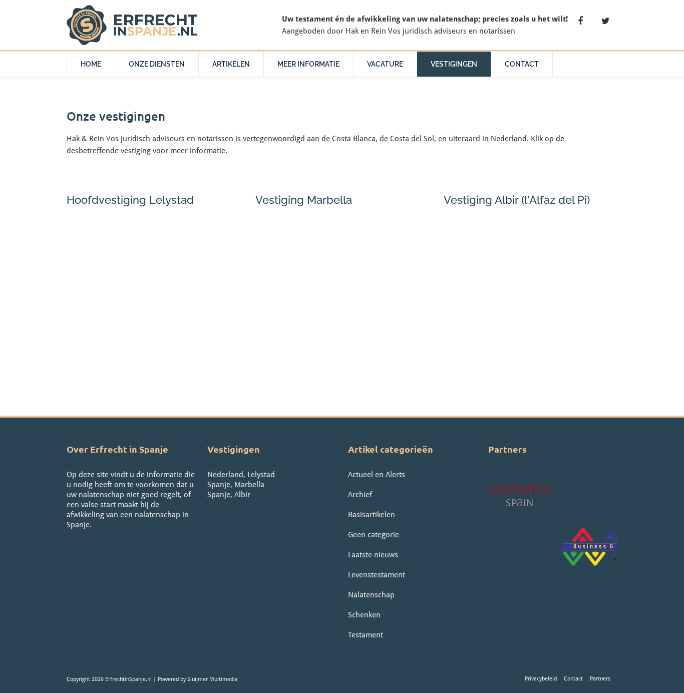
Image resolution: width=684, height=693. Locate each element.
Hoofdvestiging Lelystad (130, 199)
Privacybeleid (541, 678)
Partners (600, 678)
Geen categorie (373, 534)
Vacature (385, 64)
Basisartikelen (371, 514)
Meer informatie (308, 64)
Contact (522, 64)
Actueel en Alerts (376, 474)
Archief (360, 494)
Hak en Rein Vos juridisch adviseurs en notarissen (430, 31)
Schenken (364, 614)
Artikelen (231, 64)
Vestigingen (454, 64)
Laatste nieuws (373, 554)
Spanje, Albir (228, 494)
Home (91, 64)
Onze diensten (157, 64)
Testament (365, 634)
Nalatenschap (371, 594)
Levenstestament (376, 574)
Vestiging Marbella (303, 199)
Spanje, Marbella (235, 484)
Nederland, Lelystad (241, 474)
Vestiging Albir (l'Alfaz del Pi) (517, 199)
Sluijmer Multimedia (212, 679)
